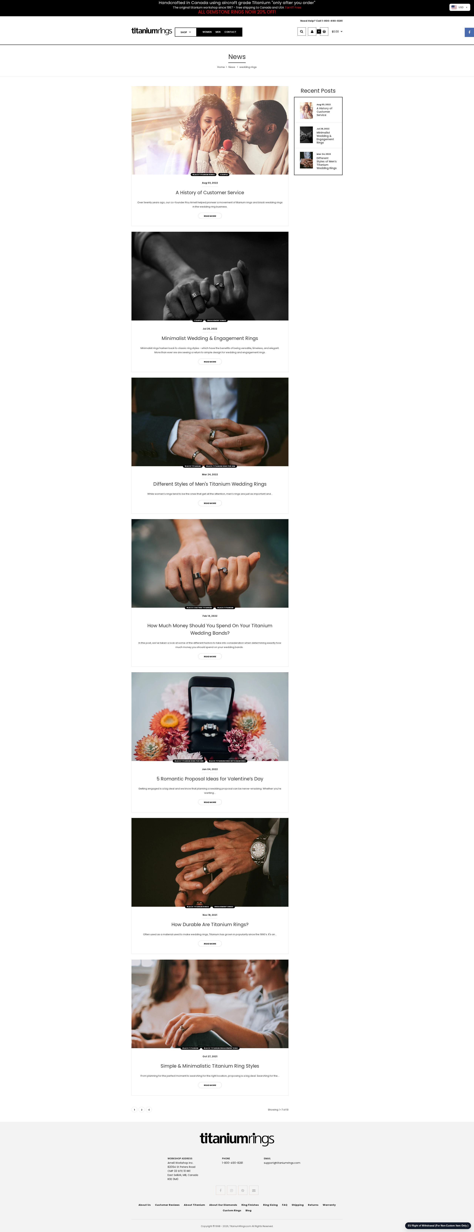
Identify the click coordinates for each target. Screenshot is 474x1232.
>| (149, 1109)
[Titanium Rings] (151, 34)
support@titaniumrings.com (282, 1163)
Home (221, 67)
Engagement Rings (216, 320)
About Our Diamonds (223, 1205)
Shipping (298, 1205)
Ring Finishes (250, 1205)
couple (224, 174)
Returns (313, 1205)
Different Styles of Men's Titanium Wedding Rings (210, 484)
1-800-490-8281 (332, 21)
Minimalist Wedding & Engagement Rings (210, 338)
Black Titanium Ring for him (220, 466)
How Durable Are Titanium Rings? (209, 924)
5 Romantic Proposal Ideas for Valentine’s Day (210, 779)
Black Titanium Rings (204, 174)
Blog (248, 1210)
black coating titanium (199, 608)
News (231, 67)
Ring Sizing (270, 1205)
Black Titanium (193, 466)
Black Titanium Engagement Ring (221, 1048)
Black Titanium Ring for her (189, 761)
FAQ (284, 1205)
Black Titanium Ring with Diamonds (227, 761)
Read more (210, 216)
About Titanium (194, 1205)
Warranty (329, 1205)
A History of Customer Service (210, 192)
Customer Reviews (167, 1205)
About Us (144, 1205)
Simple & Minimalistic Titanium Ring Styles (210, 1066)
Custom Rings (232, 1210)
